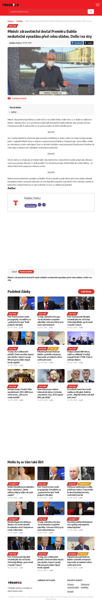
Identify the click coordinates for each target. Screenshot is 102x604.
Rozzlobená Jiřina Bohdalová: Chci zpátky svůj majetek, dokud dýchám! (80, 525)
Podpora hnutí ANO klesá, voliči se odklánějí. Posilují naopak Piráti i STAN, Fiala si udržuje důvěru (79, 355)
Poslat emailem (26, 271)
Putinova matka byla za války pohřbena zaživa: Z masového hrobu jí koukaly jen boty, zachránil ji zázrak (80, 491)
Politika (19, 21)
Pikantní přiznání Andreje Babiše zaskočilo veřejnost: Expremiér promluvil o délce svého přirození (49, 355)
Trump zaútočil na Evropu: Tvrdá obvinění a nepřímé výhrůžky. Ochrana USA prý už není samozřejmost (50, 320)
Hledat (91, 11)
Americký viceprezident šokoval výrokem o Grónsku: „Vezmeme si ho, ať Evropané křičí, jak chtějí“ (50, 393)
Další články (86, 291)
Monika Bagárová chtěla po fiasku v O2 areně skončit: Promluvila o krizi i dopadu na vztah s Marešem (20, 526)
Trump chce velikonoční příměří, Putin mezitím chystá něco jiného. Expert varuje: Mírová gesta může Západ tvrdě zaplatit (20, 357)
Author (14, 112)
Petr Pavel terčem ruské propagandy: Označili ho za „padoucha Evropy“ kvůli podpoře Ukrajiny (19, 320)
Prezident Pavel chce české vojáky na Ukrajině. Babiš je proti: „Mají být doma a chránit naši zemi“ (80, 393)
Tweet (14, 271)
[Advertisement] (51, 239)
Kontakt (70, 591)
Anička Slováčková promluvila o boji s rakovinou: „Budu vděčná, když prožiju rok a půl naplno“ (21, 491)
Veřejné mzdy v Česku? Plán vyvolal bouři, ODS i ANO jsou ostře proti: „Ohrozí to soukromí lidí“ (20, 393)
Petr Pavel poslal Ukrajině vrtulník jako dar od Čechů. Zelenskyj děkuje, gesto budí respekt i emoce (80, 320)
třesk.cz (11, 21)
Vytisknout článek (19, 98)
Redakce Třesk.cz (15, 43)
